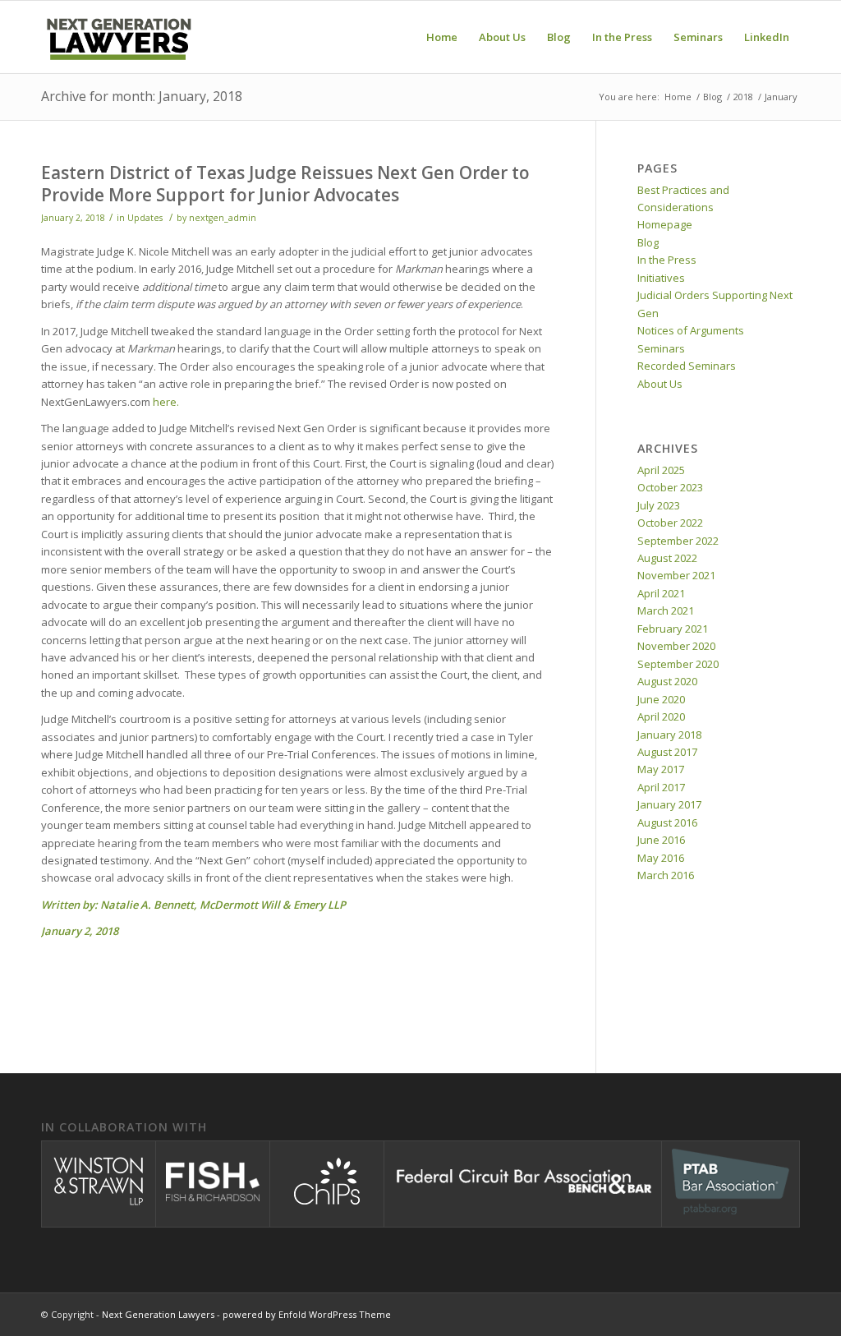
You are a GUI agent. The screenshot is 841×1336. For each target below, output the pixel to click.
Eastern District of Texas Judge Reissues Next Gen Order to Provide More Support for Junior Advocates (285, 183)
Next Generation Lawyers (158, 1314)
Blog (648, 242)
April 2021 (661, 593)
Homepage (664, 224)
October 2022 (670, 522)
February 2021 (672, 628)
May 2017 (660, 769)
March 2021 (665, 610)
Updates (145, 217)
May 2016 (660, 857)
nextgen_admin (222, 217)
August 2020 (667, 681)
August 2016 (667, 822)
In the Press (666, 259)
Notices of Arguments (690, 330)
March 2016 (665, 875)
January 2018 (669, 734)
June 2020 (661, 699)
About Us (659, 383)
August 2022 (667, 558)
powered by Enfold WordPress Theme (307, 1314)
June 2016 (661, 839)
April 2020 (661, 716)
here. (166, 401)
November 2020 (676, 645)
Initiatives (661, 277)
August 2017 (667, 751)
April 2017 (661, 787)
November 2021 (676, 575)
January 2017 (669, 804)
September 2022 (678, 540)
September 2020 (678, 663)
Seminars (661, 348)
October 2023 (670, 487)
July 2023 (658, 505)
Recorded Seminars (686, 365)
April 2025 (661, 470)
